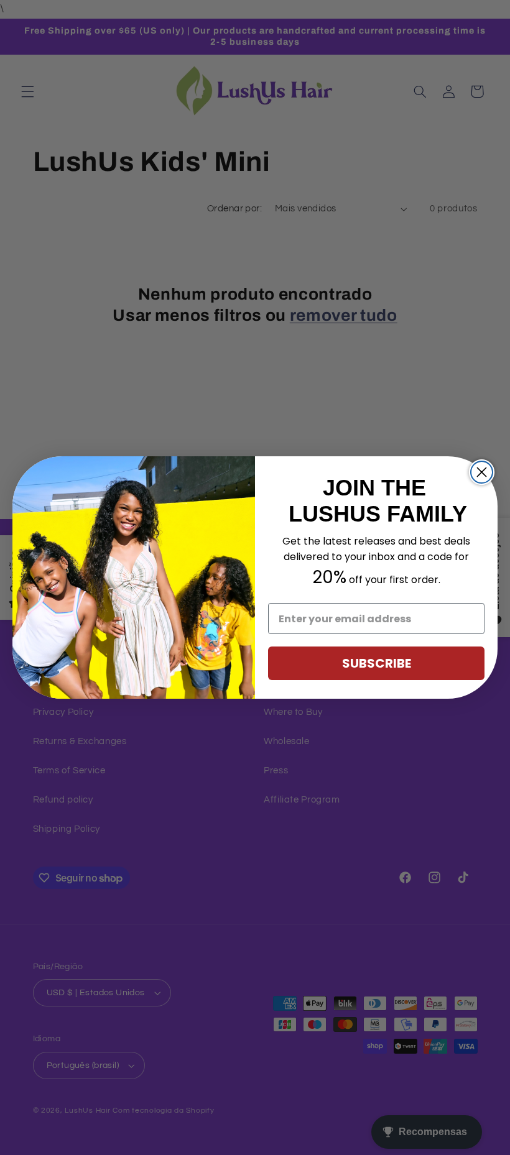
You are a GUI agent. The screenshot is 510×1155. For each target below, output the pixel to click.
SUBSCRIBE (376, 663)
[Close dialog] (482, 472)
